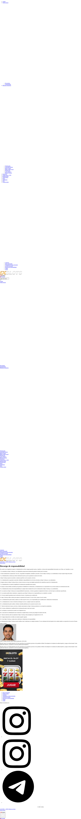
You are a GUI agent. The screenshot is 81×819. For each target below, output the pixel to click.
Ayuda (6, 269)
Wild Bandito (7, 166)
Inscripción (5, 174)
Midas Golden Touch (9, 169)
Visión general (3, 282)
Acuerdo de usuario (9, 266)
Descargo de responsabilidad (11, 267)
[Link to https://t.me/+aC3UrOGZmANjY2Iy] (17, 769)
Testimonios (5, 179)
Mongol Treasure (8, 172)
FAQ (4, 180)
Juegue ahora (2, 563)
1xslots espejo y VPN (7, 175)
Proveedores (7, 83)
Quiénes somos (3, 467)
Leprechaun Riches (9, 167)
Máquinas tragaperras (4, 367)
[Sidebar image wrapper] (11, 690)
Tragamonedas (8, 84)
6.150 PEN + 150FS (7, 561)
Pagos (4, 178)
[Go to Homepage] (11, 274)
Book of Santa (8, 168)
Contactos (7, 262)
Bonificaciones (5, 176)
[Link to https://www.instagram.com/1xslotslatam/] (17, 736)
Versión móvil (5, 177)
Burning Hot (7, 170)
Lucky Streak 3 (8, 171)
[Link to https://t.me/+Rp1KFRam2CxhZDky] (18, 802)
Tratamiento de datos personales (11, 264)
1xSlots (4, 1)
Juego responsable (8, 263)
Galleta (6, 268)
